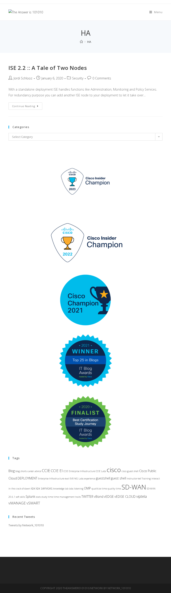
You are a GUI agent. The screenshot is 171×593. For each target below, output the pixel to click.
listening (78, 488)
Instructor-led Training (139, 478)
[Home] (81, 42)
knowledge (58, 488)
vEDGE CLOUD (125, 496)
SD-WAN (134, 487)
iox (33, 488)
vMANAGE (17, 503)
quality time (114, 488)
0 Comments (101, 78)
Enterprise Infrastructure (51, 478)
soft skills (20, 496)
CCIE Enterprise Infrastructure (79, 471)
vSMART (33, 503)
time (50, 496)
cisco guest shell (130, 471)
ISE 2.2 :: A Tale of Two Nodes (47, 67)
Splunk (30, 496)
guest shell (118, 478)
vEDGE (109, 496)
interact (155, 478)
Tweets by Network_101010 (26, 525)
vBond (98, 496)
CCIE (46, 470)
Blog (11, 471)
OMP (87, 488)
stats (38, 496)
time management (64, 496)
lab (66, 488)
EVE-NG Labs (76, 478)
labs (71, 488)
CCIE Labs (101, 471)
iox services (44, 488)
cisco (114, 469)
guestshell (103, 478)
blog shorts (21, 471)
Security (77, 78)
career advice (34, 471)
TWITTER (87, 496)
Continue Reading (27, 107)
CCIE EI (57, 470)
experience (89, 478)
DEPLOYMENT (27, 478)
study (44, 496)
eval (67, 478)
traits (78, 496)
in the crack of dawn (19, 488)
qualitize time (99, 488)
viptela (141, 496)
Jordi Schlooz (23, 78)
